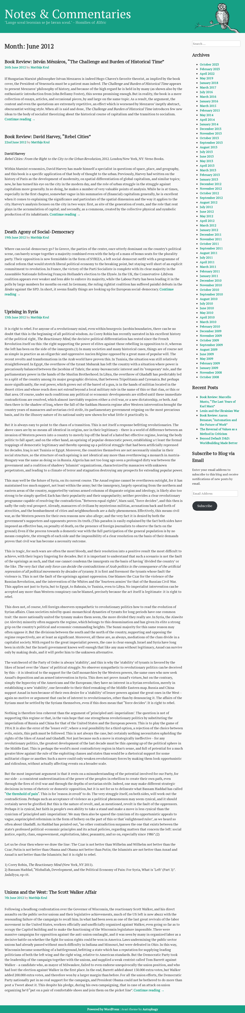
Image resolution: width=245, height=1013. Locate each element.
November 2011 (211, 239)
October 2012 (209, 193)
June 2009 (207, 354)
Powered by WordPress (103, 1009)
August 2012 (208, 202)
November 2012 (211, 188)
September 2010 (211, 294)
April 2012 (207, 221)
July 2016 (206, 92)
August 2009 (208, 349)
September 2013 (211, 142)
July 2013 (206, 152)
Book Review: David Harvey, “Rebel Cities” (48, 136)
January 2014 (209, 124)
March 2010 (208, 322)
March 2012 (208, 225)
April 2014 (207, 119)
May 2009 (206, 359)
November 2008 (211, 372)
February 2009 (210, 363)
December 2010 (210, 280)
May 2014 (206, 115)
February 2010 (210, 326)
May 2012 (206, 216)
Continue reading (20, 119)
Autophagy (150, 1009)
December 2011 (210, 234)
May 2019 (206, 78)
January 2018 (209, 83)
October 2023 (209, 64)
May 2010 (206, 313)
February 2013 (210, 175)
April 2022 (207, 73)
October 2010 (209, 290)
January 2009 (209, 368)
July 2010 (206, 303)
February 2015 (210, 110)
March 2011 (208, 267)
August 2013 (208, 147)
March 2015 (208, 106)
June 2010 (207, 308)
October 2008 (209, 377)
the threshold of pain (22, 794)
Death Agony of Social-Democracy (39, 232)
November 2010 (211, 285)
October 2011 (209, 244)
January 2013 (209, 179)
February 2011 (210, 271)
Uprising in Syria (21, 311)
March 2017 (208, 87)
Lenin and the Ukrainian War (219, 411)
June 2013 (207, 156)
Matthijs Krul (40, 67)
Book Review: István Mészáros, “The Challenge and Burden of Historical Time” (84, 61)
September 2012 (211, 198)
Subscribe (204, 505)
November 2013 (211, 133)
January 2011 (209, 276)
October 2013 (209, 138)
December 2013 (210, 129)
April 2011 (207, 262)
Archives (201, 55)
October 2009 (209, 340)
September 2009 (211, 345)
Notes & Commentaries (68, 14)
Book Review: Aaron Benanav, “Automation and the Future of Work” (218, 420)
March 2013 (208, 170)
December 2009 (210, 331)
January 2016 (209, 101)
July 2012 (206, 207)
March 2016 (208, 96)
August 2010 (208, 299)
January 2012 (209, 230)
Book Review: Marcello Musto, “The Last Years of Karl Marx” (218, 401)
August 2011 (208, 253)
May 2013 (206, 161)
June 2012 (207, 211)
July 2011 (206, 257)
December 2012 (210, 184)
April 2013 (207, 165)
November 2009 (211, 336)
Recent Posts (205, 387)
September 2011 (211, 248)
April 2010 (207, 317)
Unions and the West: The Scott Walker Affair (51, 892)
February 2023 (210, 69)
